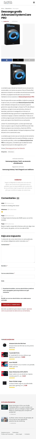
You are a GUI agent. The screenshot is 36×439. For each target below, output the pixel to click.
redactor (6, 21)
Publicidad (15, 432)
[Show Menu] (34, 2)
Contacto (27, 434)
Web (2, 281)
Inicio (2, 8)
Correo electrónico (8, 273)
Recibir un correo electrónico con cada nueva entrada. (16, 299)
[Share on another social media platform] (29, 60)
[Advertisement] (18, 324)
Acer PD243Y (13, 362)
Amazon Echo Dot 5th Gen (17, 343)
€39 (26, 385)
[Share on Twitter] (18, 60)
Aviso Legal (19, 434)
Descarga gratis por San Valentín (15, 148)
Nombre (4, 266)
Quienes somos (5, 432)
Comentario (5, 244)
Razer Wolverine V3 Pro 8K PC (18, 372)
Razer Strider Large (15, 381)
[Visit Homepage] (8, 2)
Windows (11, 152)
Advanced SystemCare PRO (26, 97)
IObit (2, 203)
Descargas (16, 8)
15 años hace (10, 203)
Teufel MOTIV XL (14, 353)
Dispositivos (8, 8)
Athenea (4, 209)
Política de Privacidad (7, 434)
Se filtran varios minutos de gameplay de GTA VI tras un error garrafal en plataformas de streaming (21, 419)
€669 (23, 357)
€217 (24, 376)
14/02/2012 (14, 21)
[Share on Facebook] (6, 60)
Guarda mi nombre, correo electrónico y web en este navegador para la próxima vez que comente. (18, 290)
